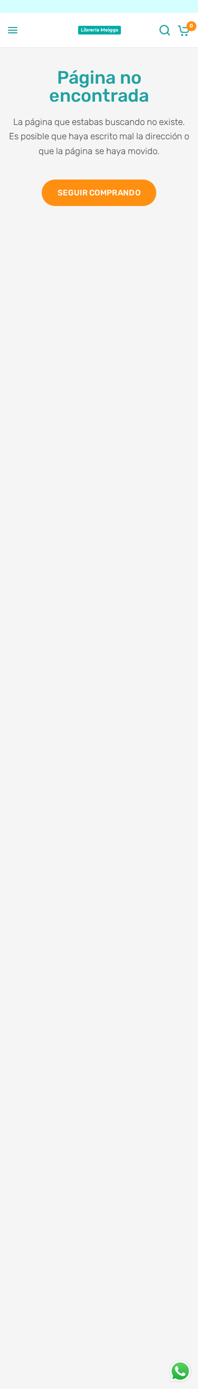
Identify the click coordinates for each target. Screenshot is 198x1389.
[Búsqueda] (165, 30)
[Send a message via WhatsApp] (180, 1371)
